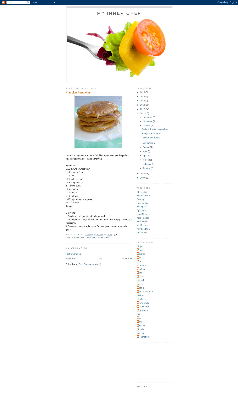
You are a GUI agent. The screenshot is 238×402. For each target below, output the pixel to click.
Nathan (141, 295)
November (148, 121)
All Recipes (142, 192)
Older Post (127, 258)
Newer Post (71, 258)
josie (140, 322)
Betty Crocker (143, 195)
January (147, 168)
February (147, 164)
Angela (141, 250)
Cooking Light (143, 203)
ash (139, 314)
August (146, 147)
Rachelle (142, 299)
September (148, 143)
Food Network (143, 214)
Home (99, 258)
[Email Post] (116, 234)
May (145, 151)
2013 (142, 105)
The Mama (143, 310)
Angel (140, 246)
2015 (142, 96)
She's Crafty (143, 303)
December (148, 117)
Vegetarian (104, 237)
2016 (142, 92)
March (146, 160)
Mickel (141, 280)
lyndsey (141, 325)
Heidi (140, 273)
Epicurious (142, 210)
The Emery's (143, 306)
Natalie (141, 288)
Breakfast (79, 237)
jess (140, 318)
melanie (141, 333)
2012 (142, 109)
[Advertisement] (153, 362)
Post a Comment (73, 254)
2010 (142, 173)
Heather (141, 269)
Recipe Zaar (142, 232)
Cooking (140, 199)
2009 (142, 178)
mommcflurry (144, 337)
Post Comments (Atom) (90, 264)
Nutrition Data (143, 229)
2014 (142, 100)
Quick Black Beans (151, 137)
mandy (141, 329)
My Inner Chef (119, 13)
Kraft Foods (142, 221)
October (147, 125)
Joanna (141, 276)
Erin (139, 261)
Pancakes (92, 237)
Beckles (141, 254)
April (145, 155)
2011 (142, 113)
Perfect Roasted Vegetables (155, 129)
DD (139, 257)
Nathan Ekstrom (145, 291)
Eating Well (142, 206)
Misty (140, 284)
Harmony (142, 265)
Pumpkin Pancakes (151, 133)
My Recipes (142, 225)
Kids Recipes (143, 218)
